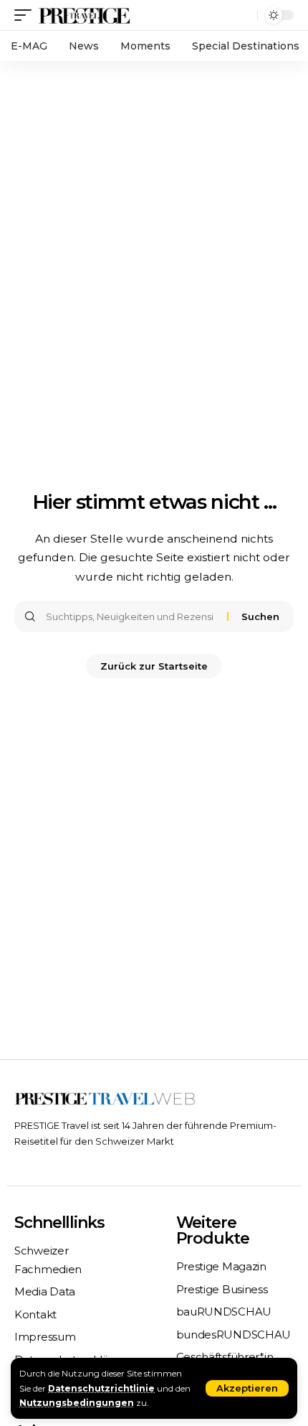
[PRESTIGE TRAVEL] (84, 15)
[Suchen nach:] (131, 616)
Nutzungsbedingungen (76, 1402)
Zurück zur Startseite (154, 666)
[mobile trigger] (26, 15)
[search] (243, 15)
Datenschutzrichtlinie (101, 1388)
